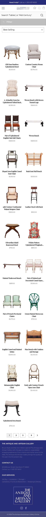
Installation (13, 479)
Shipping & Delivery (34, 481)
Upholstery (6, 481)
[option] (23, 2)
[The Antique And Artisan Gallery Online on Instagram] (21, 508)
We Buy (4, 479)
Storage (21, 479)
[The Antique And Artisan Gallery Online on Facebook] (26, 508)
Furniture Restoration (18, 481)
